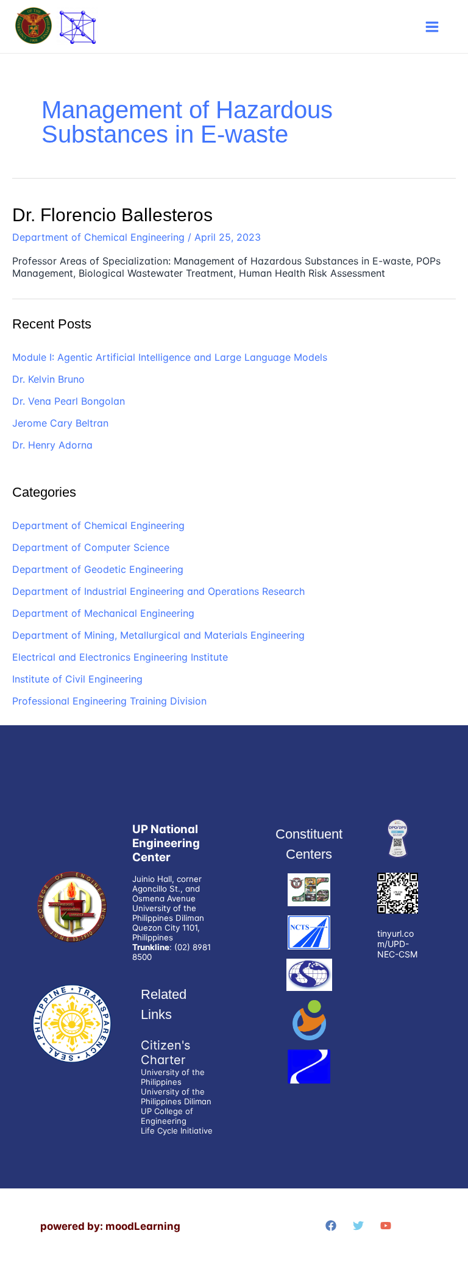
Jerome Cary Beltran (60, 423)
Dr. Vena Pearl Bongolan (68, 401)
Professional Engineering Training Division (109, 701)
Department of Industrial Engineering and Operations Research (158, 591)
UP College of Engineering (167, 1116)
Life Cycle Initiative (177, 1130)
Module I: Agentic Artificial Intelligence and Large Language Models (169, 357)
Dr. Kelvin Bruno (48, 379)
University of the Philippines (173, 1077)
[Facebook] (330, 1225)
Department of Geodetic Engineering (97, 569)
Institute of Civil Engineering (77, 679)
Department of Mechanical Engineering (103, 613)
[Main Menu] (432, 26)
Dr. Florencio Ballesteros (112, 215)
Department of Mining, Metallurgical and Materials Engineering (158, 635)
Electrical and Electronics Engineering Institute (120, 657)
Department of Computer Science (90, 547)
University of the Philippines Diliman (176, 1096)
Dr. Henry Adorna (52, 445)
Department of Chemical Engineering (98, 237)
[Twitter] (358, 1225)
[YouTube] (385, 1225)
